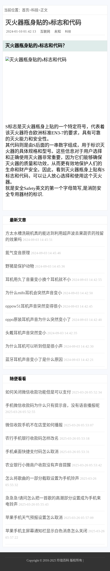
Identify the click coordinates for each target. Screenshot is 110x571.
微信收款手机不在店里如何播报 (34, 425)
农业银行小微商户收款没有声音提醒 (38, 465)
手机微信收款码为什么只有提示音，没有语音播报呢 (52, 405)
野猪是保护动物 (19, 266)
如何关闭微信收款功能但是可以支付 (38, 392)
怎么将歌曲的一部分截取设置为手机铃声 (42, 478)
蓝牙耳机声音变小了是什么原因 (34, 359)
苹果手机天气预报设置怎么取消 (34, 517)
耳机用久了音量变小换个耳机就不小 (38, 279)
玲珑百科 (63, 560)
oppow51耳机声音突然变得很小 (33, 306)
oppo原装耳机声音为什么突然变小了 (38, 319)
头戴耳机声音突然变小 (25, 333)
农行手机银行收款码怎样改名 (32, 438)
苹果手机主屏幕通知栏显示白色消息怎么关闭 (46, 531)
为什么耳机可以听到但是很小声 (34, 346)
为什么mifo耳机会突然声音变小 (33, 293)
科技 (34, 10)
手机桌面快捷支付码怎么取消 (32, 451)
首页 (25, 10)
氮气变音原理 (17, 253)
